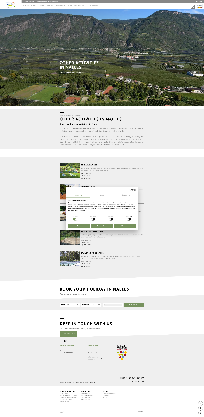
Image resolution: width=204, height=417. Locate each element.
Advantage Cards (85, 399)
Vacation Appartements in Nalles (68, 395)
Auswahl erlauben (102, 226)
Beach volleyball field (93, 231)
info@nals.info (138, 381)
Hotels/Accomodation (76, 6)
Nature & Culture (46, 6)
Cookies (85, 382)
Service (105, 391)
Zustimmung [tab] (78, 195)
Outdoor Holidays (30, 6)
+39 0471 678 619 (68, 352)
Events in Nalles (85, 393)
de (196, 1)
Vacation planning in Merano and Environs (47, 1)
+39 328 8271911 (86, 173)
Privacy (73, 382)
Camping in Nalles (64, 401)
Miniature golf (89, 165)
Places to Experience (29, 1)
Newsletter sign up (69, 334)
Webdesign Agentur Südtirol (62, 412)
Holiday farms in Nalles (66, 399)
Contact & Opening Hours (110, 393)
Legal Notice (79, 382)
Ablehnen (79, 226)
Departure (85, 305)
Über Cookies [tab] (126, 195)
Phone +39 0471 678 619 (132, 378)
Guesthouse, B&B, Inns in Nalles (68, 397)
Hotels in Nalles (64, 393)
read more (87, 178)
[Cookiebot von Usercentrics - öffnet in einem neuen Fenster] (129, 190)
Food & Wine (60, 6)
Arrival (63, 305)
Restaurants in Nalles (87, 395)
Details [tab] (102, 195)
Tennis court (88, 186)
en (201, 1)
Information (85, 391)
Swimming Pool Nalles (93, 253)
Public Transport (85, 397)
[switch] (93, 219)
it (198, 1)
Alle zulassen (125, 226)
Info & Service (93, 6)
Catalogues (106, 395)
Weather (105, 397)
